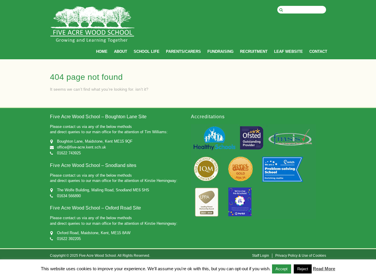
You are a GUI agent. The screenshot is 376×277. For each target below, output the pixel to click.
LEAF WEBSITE (288, 51)
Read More (324, 268)
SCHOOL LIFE (147, 51)
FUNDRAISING (220, 51)
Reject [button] (302, 269)
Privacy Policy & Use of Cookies (300, 256)
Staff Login (260, 256)
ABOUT (120, 51)
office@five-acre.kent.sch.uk (81, 147)
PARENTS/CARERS (183, 51)
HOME (102, 51)
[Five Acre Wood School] (92, 29)
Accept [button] (282, 269)
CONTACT (318, 51)
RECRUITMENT (254, 51)
